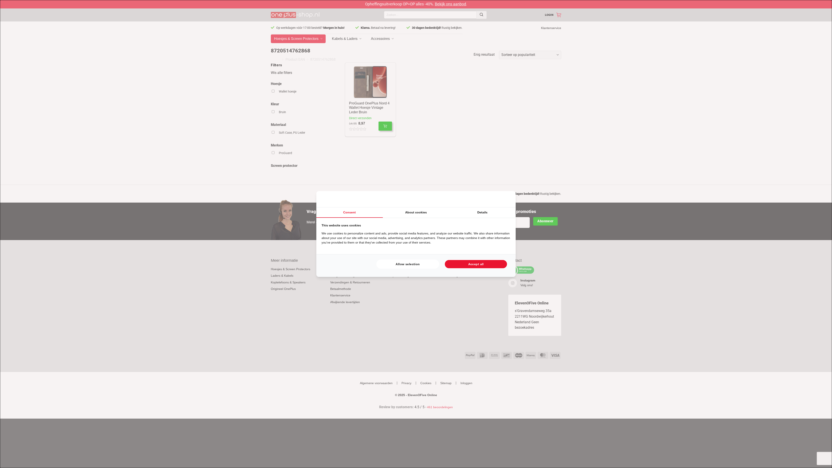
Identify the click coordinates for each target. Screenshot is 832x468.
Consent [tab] (349, 212)
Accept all (476, 264)
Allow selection (408, 264)
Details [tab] (482, 212)
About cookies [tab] (416, 212)
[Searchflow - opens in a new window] (505, 199)
